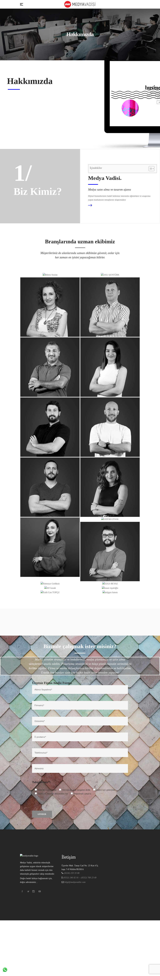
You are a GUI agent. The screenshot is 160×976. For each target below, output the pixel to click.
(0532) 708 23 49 (88, 877)
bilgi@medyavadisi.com (74, 882)
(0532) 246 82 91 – (72, 877)
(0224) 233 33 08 (71, 873)
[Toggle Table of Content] (150, 168)
